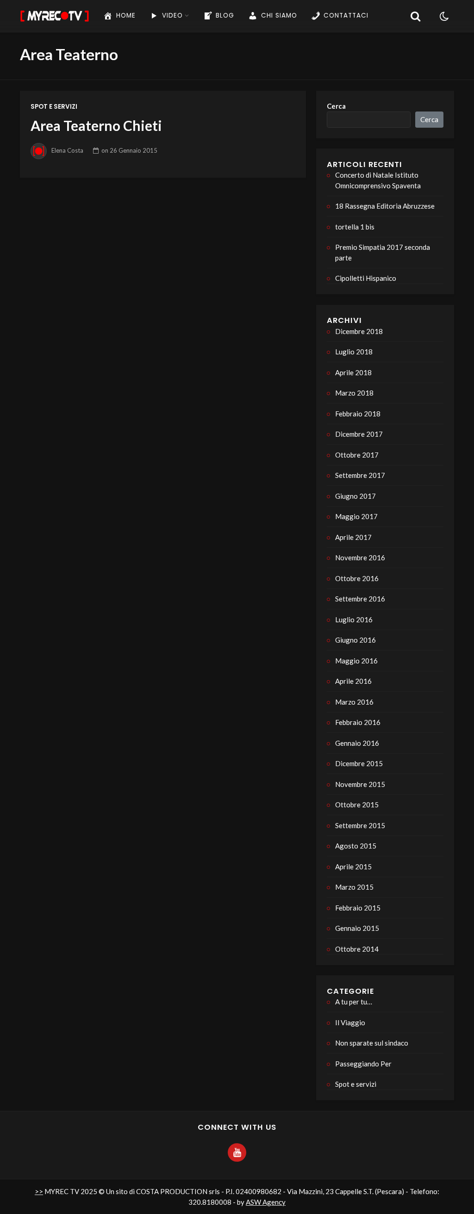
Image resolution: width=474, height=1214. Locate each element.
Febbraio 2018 (357, 413)
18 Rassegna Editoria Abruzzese (385, 206)
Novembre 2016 (360, 557)
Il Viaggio (350, 1022)
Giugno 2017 (355, 496)
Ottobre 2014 (357, 949)
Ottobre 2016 (357, 578)
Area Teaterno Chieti (96, 125)
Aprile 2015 (353, 866)
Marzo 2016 (354, 702)
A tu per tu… (353, 1001)
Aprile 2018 (353, 372)
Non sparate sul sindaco (371, 1043)
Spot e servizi (54, 106)
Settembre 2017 (360, 475)
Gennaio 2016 (357, 743)
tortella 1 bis (354, 227)
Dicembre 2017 (359, 434)
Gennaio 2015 (357, 928)
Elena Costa (67, 150)
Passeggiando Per (363, 1063)
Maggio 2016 (356, 661)
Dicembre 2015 (359, 763)
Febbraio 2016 (357, 722)
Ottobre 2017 (357, 455)
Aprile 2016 (353, 681)
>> (39, 1191)
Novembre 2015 (360, 784)
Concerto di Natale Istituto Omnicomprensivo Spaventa (378, 180)
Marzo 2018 (354, 393)
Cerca (336, 106)
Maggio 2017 (356, 516)
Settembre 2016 (360, 599)
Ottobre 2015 (357, 804)
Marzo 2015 (354, 887)
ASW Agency (266, 1202)
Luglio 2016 (354, 619)
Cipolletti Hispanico (365, 278)
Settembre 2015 (360, 825)
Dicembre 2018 (359, 331)
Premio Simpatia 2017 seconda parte (382, 252)
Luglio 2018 (354, 351)
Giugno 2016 (355, 640)
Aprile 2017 (353, 537)
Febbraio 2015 (357, 908)
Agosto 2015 (355, 846)
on (129, 150)
